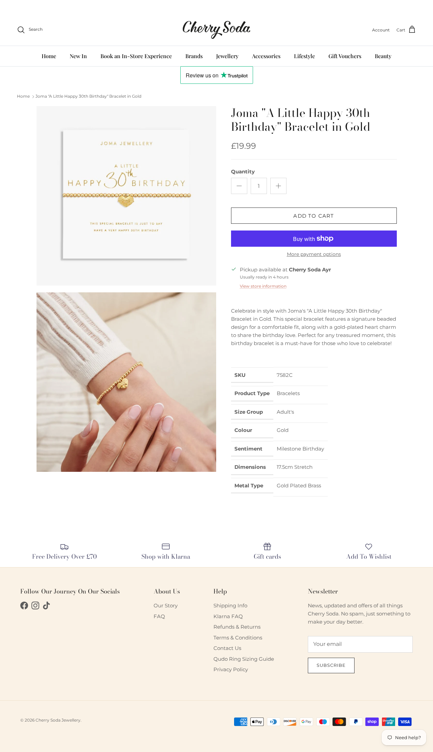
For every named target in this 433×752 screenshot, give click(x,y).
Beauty (383, 55)
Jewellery (227, 55)
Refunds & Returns (236, 627)
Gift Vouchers (344, 55)
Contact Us (227, 648)
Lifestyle (304, 55)
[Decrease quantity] (239, 186)
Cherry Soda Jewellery (58, 720)
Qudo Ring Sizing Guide (243, 659)
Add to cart (313, 216)
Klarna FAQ (228, 616)
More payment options (314, 254)
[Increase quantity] (278, 186)
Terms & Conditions (237, 637)
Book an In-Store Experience (136, 55)
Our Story (166, 605)
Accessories (266, 55)
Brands (194, 55)
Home (49, 55)
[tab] (314, 357)
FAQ (159, 616)
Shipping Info (230, 605)
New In (78, 55)
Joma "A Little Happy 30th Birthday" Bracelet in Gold (88, 96)
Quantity (243, 171)
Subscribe (331, 665)
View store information (263, 286)
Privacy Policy (230, 669)
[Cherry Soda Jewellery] (216, 30)
